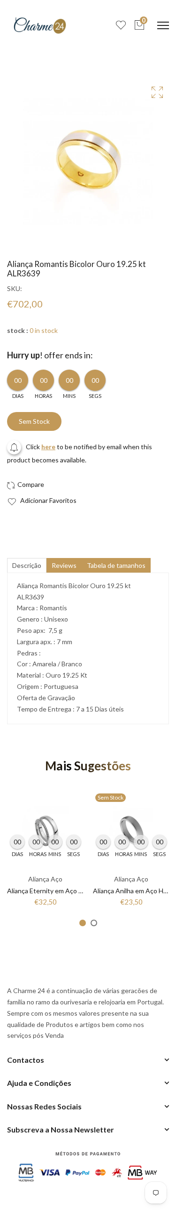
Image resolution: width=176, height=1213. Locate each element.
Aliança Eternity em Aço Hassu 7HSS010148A (74, 891)
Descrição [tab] (26, 565)
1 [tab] (82, 923)
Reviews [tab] (64, 565)
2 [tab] (94, 923)
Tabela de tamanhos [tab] (116, 565)
